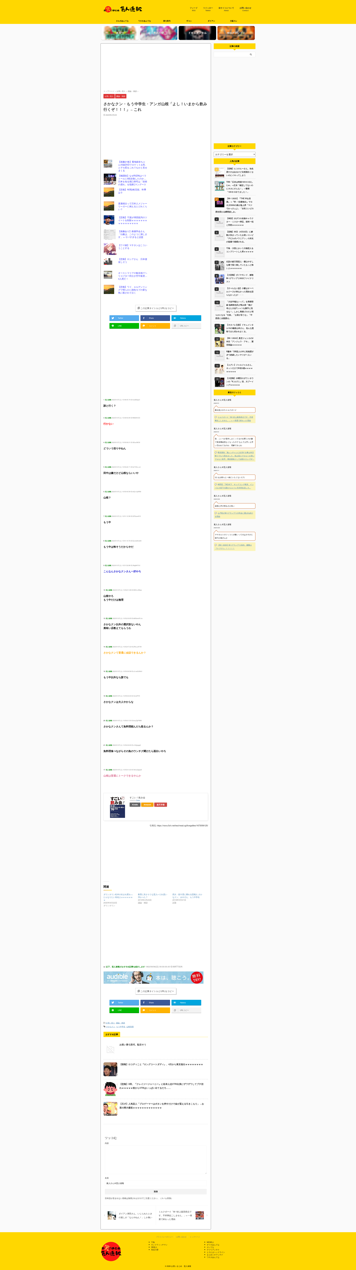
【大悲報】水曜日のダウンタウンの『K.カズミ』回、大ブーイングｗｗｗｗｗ (240, 381)
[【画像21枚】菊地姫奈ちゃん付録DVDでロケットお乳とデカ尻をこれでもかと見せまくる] (111, 166)
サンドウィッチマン (159, 1244)
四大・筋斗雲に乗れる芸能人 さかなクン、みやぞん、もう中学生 (187, 895)
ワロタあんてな (144, 21)
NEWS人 (210, 1242)
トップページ (195, 1237)
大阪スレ (233, 21)
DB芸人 (154, 1247)
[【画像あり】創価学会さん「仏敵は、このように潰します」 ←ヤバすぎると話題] (111, 235)
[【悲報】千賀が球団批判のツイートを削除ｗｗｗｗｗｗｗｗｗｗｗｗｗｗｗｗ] (111, 221)
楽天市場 (161, 804)
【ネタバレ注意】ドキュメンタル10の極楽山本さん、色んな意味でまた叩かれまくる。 (240, 328)
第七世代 (166, 21)
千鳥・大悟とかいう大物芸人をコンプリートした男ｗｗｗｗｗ (240, 250)
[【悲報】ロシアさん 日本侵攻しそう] (111, 263)
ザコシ (189, 21)
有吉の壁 (154, 1249)
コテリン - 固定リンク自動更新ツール (106, 162)
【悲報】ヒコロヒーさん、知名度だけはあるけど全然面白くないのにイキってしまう (240, 172)
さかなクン (110, 1026)
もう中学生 (120, 1026)
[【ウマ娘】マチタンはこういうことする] (111, 249)
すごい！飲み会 (137, 797)
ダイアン (211, 21)
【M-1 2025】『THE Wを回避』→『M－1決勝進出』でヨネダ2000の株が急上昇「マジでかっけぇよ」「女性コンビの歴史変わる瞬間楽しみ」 (234, 205)
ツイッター (208, 9)
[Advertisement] (155, 67)
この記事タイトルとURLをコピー (157, 308)
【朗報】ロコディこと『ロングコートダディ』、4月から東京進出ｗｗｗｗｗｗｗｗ (161, 1064)
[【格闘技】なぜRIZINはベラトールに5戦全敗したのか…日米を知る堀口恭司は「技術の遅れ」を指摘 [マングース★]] (111, 180)
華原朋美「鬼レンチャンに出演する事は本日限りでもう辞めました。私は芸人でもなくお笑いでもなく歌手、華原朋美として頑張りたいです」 (234, 455)
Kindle (135, 804)
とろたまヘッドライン (216, 1252)
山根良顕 (130, 1026)
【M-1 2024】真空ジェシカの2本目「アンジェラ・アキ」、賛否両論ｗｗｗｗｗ (240, 341)
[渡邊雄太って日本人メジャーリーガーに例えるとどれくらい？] (111, 207)
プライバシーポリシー (164, 1237)
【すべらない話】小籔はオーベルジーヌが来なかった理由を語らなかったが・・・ (240, 291)
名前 (107, 1177)
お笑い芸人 (110, 1022)
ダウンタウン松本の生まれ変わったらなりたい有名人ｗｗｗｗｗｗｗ (118, 897)
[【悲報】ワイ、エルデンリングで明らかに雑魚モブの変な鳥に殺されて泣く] (111, 291)
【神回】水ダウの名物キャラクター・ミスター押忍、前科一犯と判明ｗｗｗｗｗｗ (240, 221)
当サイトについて (226, 9)
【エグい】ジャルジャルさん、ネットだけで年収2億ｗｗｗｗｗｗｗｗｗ (240, 368)
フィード (194, 9)
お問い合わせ (245, 9)
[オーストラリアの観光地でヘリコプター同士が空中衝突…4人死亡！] (111, 277)
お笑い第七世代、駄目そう (132, 1044)
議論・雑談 (120, 1022)
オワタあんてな (213, 1244)
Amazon (147, 804)
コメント (156, 1143)
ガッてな (210, 1247)
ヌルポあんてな (122, 21)
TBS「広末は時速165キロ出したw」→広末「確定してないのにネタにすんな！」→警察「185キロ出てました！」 (239, 186)
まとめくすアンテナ (215, 1254)
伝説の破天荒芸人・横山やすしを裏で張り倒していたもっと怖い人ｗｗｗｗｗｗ (240, 265)
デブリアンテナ (213, 1249)
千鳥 (153, 1242)
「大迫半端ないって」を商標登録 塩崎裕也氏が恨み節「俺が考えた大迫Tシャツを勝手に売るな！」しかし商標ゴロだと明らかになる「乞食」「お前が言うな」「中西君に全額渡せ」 (234, 310)
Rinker (138, 800)
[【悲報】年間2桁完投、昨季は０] (111, 194)
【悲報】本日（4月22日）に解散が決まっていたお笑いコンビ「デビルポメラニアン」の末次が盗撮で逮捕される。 (240, 236)
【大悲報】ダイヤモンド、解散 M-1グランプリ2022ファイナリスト (240, 278)
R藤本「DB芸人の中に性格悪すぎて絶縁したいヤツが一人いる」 (240, 354)
